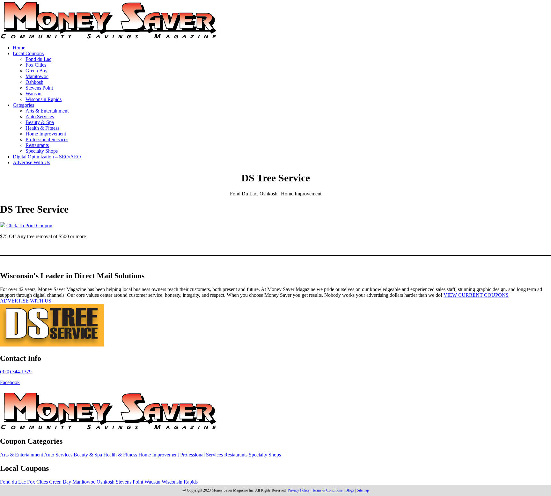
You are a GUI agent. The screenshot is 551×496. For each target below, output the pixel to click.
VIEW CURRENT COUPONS (476, 295)
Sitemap (363, 490)
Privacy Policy (299, 490)
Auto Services (40, 116)
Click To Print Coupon (29, 225)
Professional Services (47, 139)
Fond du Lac (38, 59)
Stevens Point (39, 88)
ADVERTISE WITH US (25, 300)
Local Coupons (28, 53)
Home (19, 47)
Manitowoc (37, 76)
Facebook (10, 382)
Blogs (349, 490)
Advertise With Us (31, 162)
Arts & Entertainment (47, 110)
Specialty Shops (42, 151)
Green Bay (37, 70)
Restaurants (37, 145)
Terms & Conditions (327, 490)
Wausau (33, 93)
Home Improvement (46, 133)
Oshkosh (34, 82)
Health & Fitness (42, 128)
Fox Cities (36, 65)
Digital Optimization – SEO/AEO (47, 156)
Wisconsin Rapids (44, 99)
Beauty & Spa (40, 122)
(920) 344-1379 (16, 371)
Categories (23, 105)
